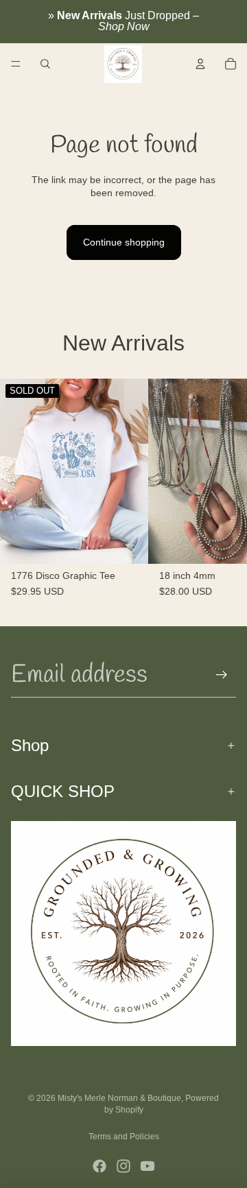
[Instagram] (123, 1166)
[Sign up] (221, 675)
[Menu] (16, 64)
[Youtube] (147, 1166)
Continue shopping (124, 242)
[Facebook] (99, 1166)
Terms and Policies (124, 1136)
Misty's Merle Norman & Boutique (119, 1098)
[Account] (200, 64)
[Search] (45, 64)
